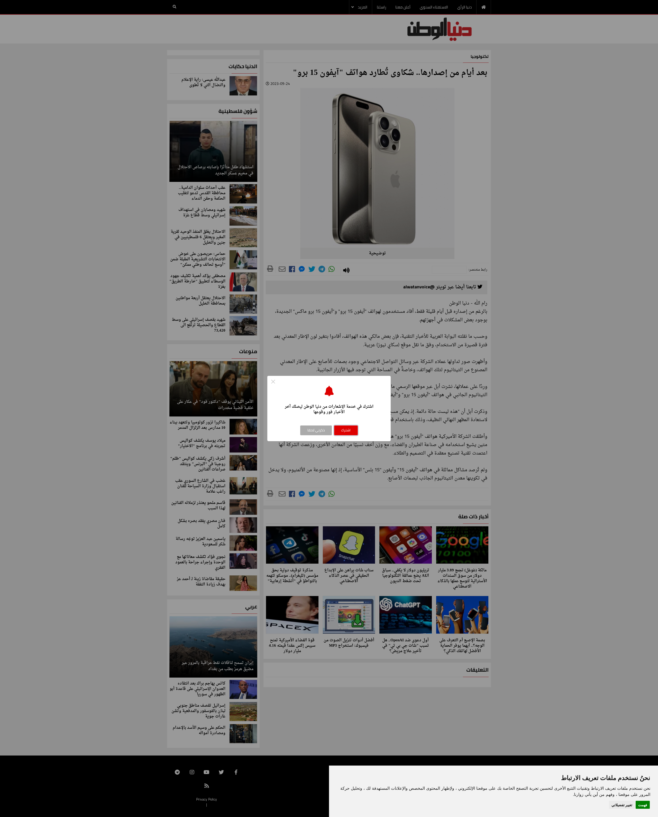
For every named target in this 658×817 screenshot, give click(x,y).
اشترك (346, 430)
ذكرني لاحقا (316, 430)
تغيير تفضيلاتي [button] (621, 805)
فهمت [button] (642, 805)
